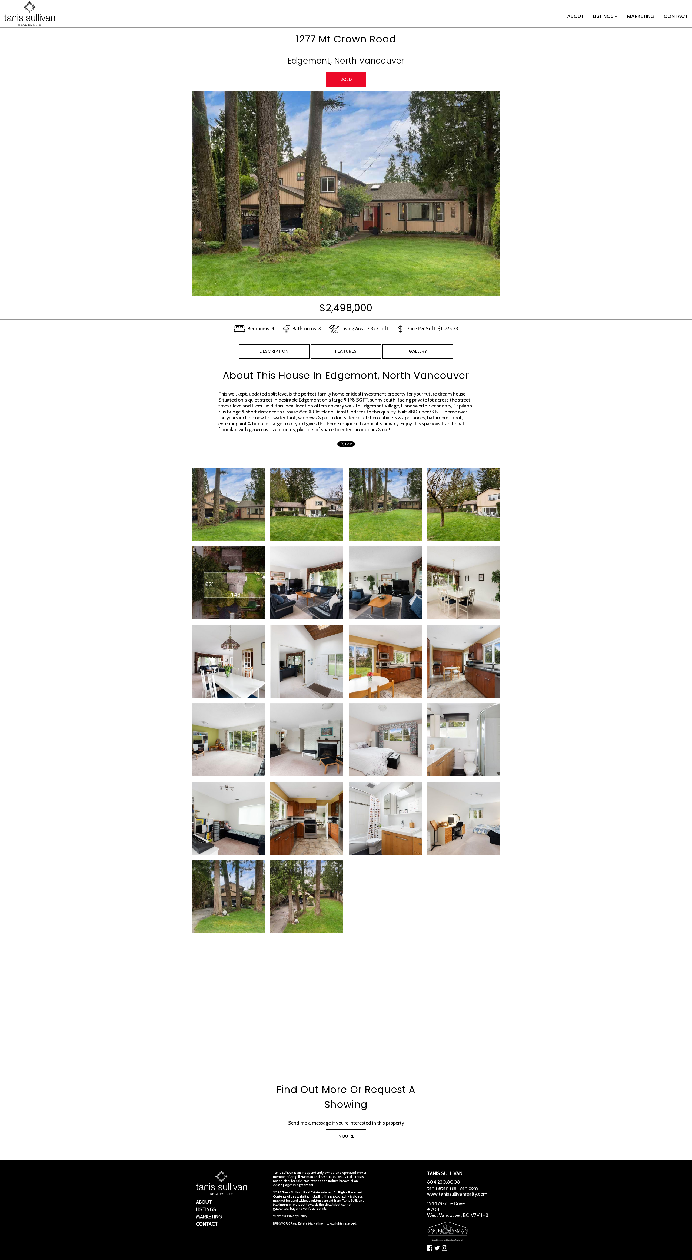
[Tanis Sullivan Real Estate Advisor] (29, 13)
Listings (603, 16)
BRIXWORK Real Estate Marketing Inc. (301, 1223)
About (575, 16)
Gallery (418, 351)
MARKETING (640, 16)
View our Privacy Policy (290, 1216)
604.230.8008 (443, 1182)
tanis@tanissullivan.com (452, 1188)
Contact (676, 16)
